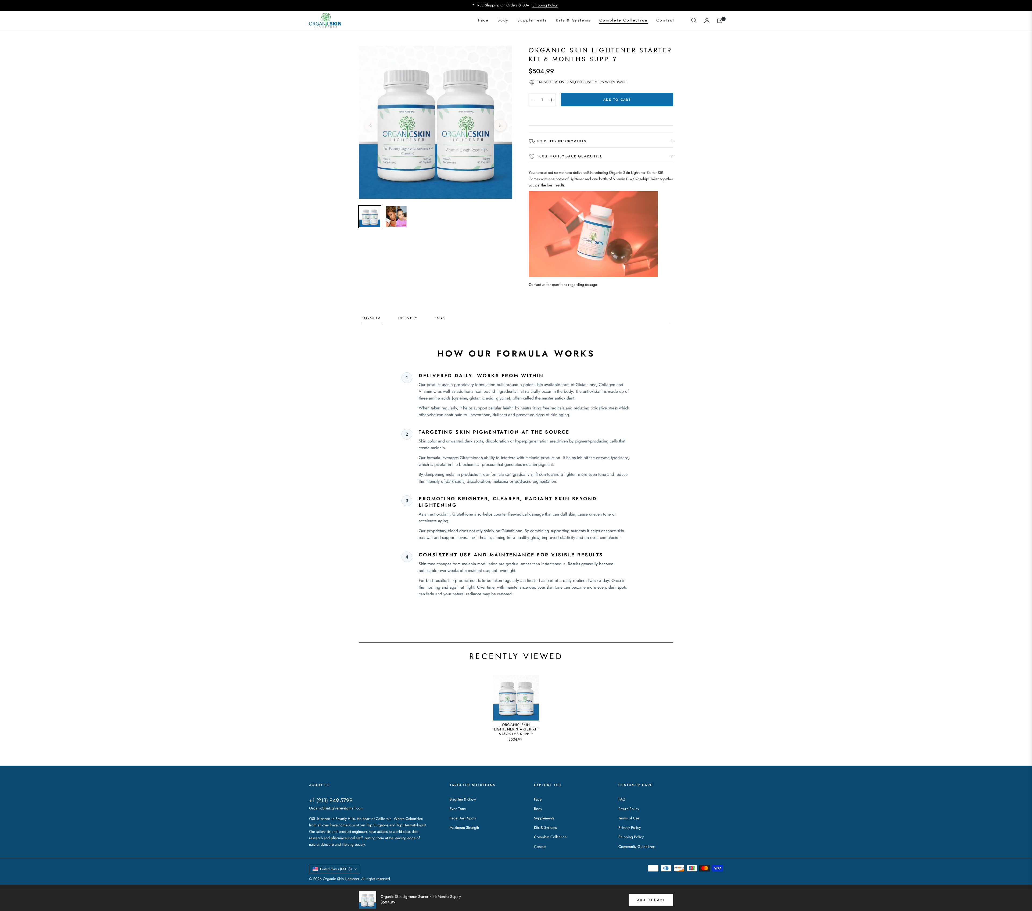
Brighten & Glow (463, 799)
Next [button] (500, 125)
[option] (435, 122)
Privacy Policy (629, 827)
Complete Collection (550, 837)
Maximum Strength (464, 827)
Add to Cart (651, 900)
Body (538, 808)
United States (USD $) (336, 869)
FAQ (621, 799)
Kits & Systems (545, 827)
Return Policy (628, 808)
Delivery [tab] (407, 318)
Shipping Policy (545, 5)
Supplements (544, 818)
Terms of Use (628, 818)
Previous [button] (371, 125)
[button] (693, 20)
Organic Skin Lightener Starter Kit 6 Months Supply (516, 729)
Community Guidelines (636, 846)
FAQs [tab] (440, 318)
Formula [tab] (371, 318)
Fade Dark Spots (463, 818)
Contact (540, 846)
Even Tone (458, 808)
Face (538, 799)
